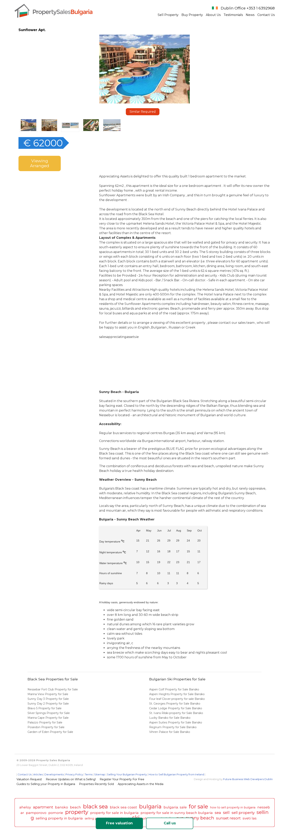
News (250, 15)
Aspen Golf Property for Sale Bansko (174, 689)
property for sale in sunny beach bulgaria (177, 813)
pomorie (55, 813)
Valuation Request (29, 779)
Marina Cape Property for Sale (48, 718)
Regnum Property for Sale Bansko (173, 727)
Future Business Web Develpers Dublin (248, 779)
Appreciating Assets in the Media (140, 784)
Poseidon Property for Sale (46, 727)
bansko (61, 807)
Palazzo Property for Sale (45, 722)
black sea (95, 806)
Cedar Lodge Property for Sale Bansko (176, 708)
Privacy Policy (74, 774)
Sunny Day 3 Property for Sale (48, 699)
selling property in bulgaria (59, 818)
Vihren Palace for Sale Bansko (170, 732)
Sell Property (168, 15)
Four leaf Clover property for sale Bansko (177, 699)
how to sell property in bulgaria (232, 807)
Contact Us (266, 15)
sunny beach (200, 818)
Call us (170, 823)
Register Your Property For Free (122, 779)
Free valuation (119, 823)
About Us (213, 15)
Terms (88, 774)
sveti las (250, 818)
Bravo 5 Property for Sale (45, 708)
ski (136, 817)
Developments (54, 774)
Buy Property (192, 15)
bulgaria (150, 806)
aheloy (25, 807)
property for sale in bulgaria (114, 813)
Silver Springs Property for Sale (49, 713)
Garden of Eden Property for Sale (50, 732)
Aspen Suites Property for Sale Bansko (176, 722)
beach (75, 807)
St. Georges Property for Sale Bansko (175, 703)
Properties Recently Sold (96, 784)
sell (226, 812)
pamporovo (36, 813)
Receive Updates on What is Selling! (71, 779)
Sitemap (99, 774)
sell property (243, 812)
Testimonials (233, 15)
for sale (198, 806)
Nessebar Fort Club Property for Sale (53, 689)
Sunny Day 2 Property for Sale (48, 703)
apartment (43, 807)
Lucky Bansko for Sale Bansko (170, 718)
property (76, 812)
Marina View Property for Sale (48, 694)
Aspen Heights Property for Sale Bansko (177, 694)
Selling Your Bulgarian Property (127, 774)
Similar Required (143, 111)
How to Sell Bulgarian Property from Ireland (176, 774)
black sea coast (123, 807)
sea (218, 812)
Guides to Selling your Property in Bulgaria (46, 784)
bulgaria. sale (175, 807)
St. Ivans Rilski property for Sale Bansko (176, 713)
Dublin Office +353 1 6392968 (248, 8)
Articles (38, 774)
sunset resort (228, 818)
